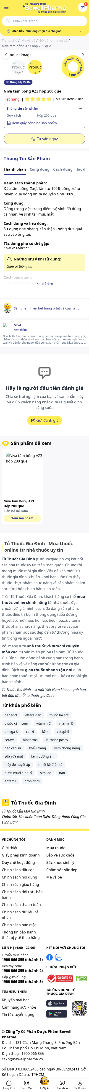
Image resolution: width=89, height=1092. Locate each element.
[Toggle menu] (6, 7)
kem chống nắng (67, 748)
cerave (10, 740)
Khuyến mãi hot (15, 999)
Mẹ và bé (28, 40)
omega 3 (11, 731)
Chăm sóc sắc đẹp (61, 869)
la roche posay (57, 740)
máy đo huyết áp (17, 764)
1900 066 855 (22, 959)
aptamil (10, 781)
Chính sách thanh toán (21, 904)
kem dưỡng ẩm (43, 756)
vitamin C (43, 723)
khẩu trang (37, 748)
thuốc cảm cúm (16, 723)
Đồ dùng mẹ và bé (53, 40)
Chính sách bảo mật (19, 924)
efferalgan (33, 715)
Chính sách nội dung (19, 877)
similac (45, 773)
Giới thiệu (10, 847)
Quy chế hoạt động (18, 862)
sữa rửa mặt (14, 756)
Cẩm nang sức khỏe (19, 1007)
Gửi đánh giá (47, 420)
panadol (11, 715)
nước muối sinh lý (18, 773)
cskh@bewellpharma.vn (22, 1059)
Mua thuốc (55, 847)
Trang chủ (9, 40)
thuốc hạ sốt (59, 715)
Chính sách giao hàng (20, 884)
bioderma (30, 740)
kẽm (45, 731)
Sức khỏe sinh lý (60, 862)
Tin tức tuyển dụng (18, 1014)
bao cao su (13, 748)
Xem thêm (20, 330)
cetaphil (63, 731)
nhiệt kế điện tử (50, 764)
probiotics (32, 781)
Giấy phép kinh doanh (21, 855)
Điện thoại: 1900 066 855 (23, 1053)
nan (62, 773)
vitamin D (66, 723)
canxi (30, 731)
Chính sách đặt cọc (18, 869)
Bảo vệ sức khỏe (60, 855)
